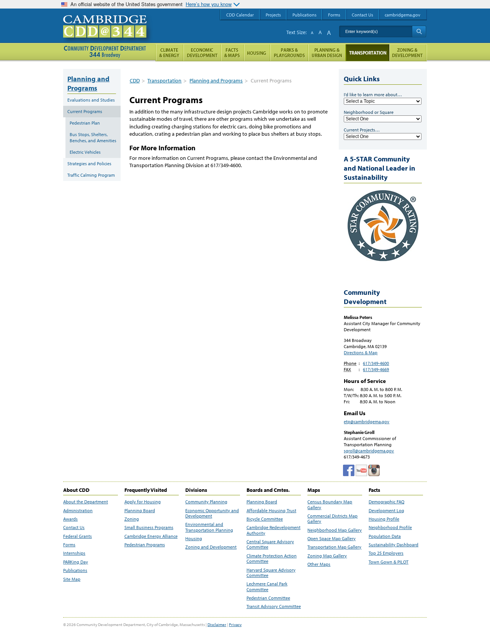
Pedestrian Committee (268, 598)
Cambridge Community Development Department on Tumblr (361, 470)
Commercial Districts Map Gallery (332, 518)
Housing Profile (384, 519)
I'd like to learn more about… (373, 94)
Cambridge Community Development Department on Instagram (374, 470)
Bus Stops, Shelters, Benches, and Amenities (93, 137)
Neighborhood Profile (390, 527)
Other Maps (318, 564)
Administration (78, 510)
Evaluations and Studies (91, 100)
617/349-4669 (376, 369)
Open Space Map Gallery (331, 538)
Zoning (131, 519)
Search (419, 31)
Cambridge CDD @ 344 (108, 34)
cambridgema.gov (402, 15)
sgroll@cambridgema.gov (369, 451)
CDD (135, 80)
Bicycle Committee (265, 519)
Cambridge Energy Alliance (151, 536)
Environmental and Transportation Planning (209, 527)
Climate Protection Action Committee (272, 558)
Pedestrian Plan (85, 123)
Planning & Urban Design (327, 52)
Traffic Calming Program (91, 175)
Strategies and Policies (89, 163)
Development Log (386, 510)
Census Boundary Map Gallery (329, 504)
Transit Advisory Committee (274, 606)
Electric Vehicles (85, 152)
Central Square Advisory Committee (270, 544)
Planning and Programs (216, 80)
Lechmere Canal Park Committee (267, 586)
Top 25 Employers (386, 553)
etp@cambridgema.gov (366, 421)
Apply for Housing (142, 502)
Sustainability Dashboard (393, 544)
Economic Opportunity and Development (212, 513)
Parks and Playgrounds (289, 52)
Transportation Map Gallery (334, 547)
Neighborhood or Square (369, 112)
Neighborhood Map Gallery (334, 530)
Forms (69, 544)
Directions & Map (360, 352)
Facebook (348, 470)
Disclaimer (216, 624)
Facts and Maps (232, 52)
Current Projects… (362, 130)
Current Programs (84, 111)
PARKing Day (75, 562)
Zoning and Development (211, 547)
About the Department (85, 502)
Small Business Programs (148, 527)
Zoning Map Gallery (327, 556)
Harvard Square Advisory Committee (271, 572)
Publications (75, 570)
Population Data (385, 536)
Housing (193, 538)
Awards (70, 519)
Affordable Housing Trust (271, 510)
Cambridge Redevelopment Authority (274, 530)
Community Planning (206, 502)
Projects (273, 15)
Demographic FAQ (386, 502)
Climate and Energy (169, 52)
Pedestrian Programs (144, 544)
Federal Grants (77, 536)
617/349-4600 (376, 363)
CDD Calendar (240, 15)
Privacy (235, 624)
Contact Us (74, 527)
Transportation (164, 80)
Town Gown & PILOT (388, 562)
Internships (74, 553)
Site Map (71, 579)
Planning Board (139, 510)
